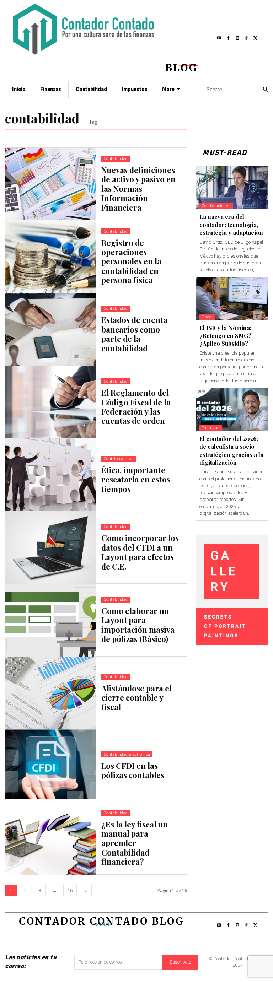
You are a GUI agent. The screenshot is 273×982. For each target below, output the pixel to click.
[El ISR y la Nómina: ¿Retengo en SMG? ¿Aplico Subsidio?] (232, 298)
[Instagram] (237, 38)
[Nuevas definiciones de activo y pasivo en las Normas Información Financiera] (50, 184)
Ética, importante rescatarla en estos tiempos (135, 479)
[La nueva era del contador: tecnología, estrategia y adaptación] (232, 188)
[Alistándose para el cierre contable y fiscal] (50, 693)
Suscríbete (180, 962)
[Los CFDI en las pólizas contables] (50, 765)
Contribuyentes (118, 459)
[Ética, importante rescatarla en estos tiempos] (50, 474)
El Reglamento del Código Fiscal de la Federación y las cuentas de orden (136, 406)
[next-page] (86, 890)
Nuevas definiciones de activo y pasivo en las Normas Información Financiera (138, 188)
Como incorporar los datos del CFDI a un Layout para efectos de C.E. (140, 552)
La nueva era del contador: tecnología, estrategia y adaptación (231, 224)
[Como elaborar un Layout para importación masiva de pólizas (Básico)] (50, 620)
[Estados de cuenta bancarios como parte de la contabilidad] (50, 329)
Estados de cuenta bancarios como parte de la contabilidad (134, 333)
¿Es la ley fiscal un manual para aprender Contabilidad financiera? (134, 843)
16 (70, 890)
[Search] (265, 89)
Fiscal (207, 317)
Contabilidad (115, 158)
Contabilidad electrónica (126, 754)
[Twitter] (255, 38)
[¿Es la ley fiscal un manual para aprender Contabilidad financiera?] (50, 838)
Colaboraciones (216, 206)
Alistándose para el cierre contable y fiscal (136, 697)
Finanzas (211, 428)
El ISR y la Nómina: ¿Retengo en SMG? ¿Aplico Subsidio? (225, 335)
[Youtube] (219, 38)
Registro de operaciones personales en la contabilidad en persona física (131, 261)
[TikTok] (246, 38)
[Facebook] (228, 38)
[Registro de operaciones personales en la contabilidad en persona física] (50, 256)
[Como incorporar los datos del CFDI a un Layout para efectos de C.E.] (50, 547)
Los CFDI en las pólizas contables (132, 770)
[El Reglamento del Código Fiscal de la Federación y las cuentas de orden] (50, 402)
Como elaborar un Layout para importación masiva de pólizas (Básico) (138, 624)
